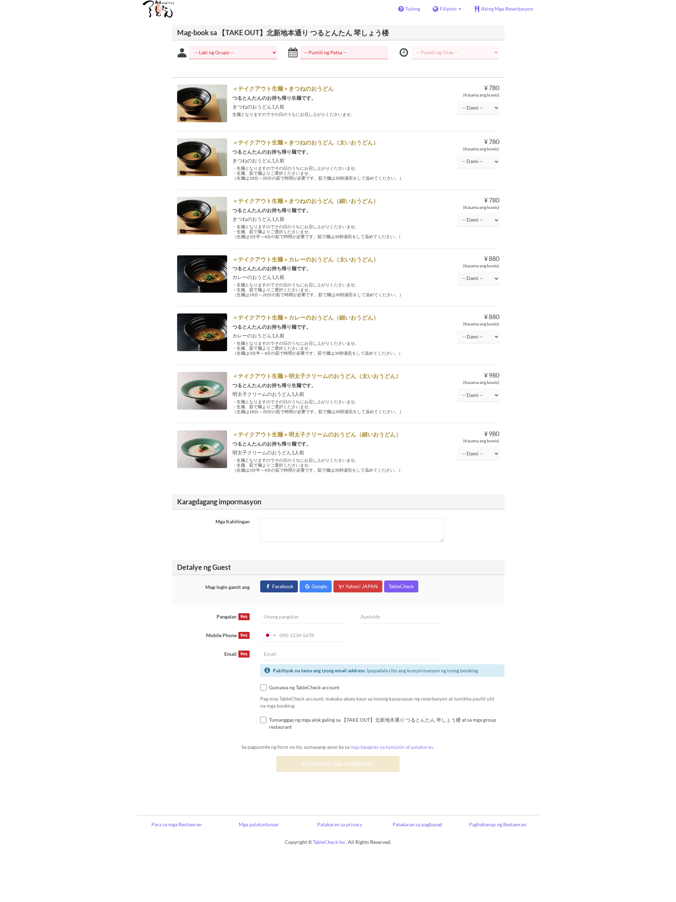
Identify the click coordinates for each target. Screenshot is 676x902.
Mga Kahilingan (232, 521)
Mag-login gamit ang (227, 587)
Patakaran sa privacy (339, 824)
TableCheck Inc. (330, 842)
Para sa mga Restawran (176, 824)
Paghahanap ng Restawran (497, 824)
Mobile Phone (226, 635)
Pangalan (232, 617)
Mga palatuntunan (258, 824)
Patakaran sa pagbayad (417, 824)
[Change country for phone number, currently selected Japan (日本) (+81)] (269, 635)
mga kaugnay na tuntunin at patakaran (391, 747)
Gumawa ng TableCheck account (304, 687)
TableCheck (401, 586)
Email (235, 654)
